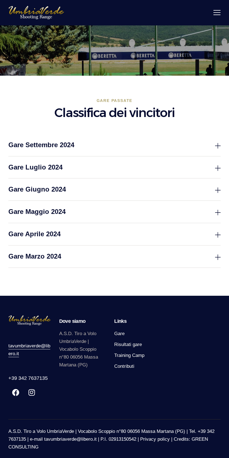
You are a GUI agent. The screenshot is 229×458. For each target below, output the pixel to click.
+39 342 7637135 (28, 378)
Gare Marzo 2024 (34, 256)
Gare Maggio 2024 (37, 211)
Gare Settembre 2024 (41, 145)
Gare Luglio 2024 (35, 167)
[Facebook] (15, 392)
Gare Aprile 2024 (34, 234)
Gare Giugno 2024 (37, 189)
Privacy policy (155, 439)
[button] (114, 145)
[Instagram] (31, 392)
